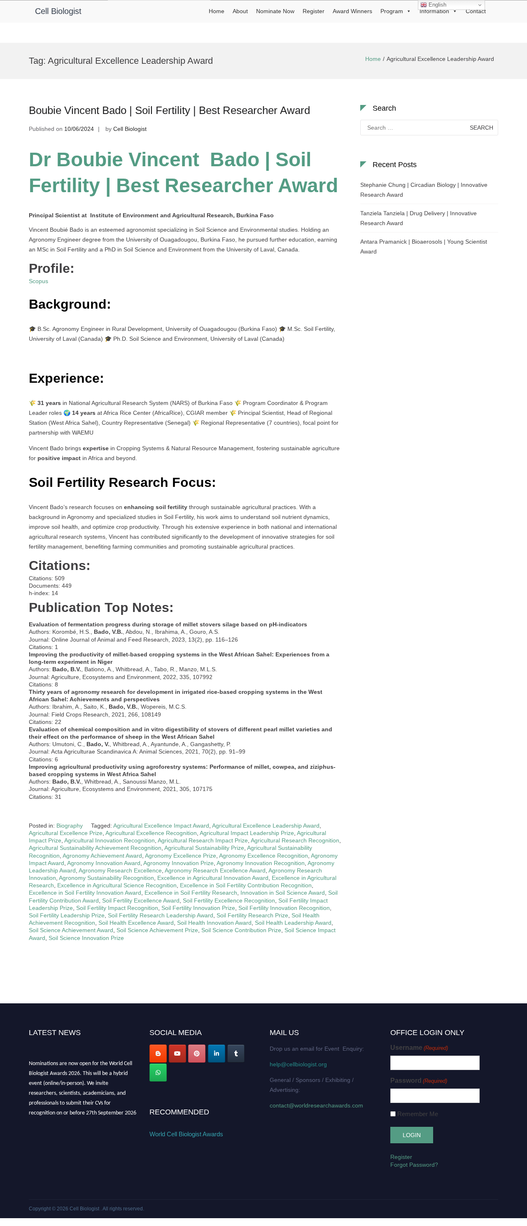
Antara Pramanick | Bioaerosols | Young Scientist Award (423, 246)
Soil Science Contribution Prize (241, 930)
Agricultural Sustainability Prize (204, 847)
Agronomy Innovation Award (103, 863)
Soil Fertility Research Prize (252, 915)
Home (216, 11)
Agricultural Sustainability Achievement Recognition (95, 847)
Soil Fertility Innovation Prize (198, 908)
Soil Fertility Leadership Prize (67, 915)
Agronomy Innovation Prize (178, 863)
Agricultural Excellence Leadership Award (265, 825)
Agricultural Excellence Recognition (151, 833)
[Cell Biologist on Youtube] (177, 1054)
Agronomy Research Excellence (120, 870)
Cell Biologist (58, 11)
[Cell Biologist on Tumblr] (236, 1054)
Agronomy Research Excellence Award (215, 870)
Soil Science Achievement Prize (157, 930)
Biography (69, 825)
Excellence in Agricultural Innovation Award (212, 878)
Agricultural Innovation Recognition (109, 840)
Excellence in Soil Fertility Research (191, 892)
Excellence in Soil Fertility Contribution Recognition (246, 885)
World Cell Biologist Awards (186, 1134)
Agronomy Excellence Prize (180, 855)
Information (434, 11)
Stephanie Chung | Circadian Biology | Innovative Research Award (423, 189)
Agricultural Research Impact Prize (203, 840)
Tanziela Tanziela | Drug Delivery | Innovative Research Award (418, 218)
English (436, 5)
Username (419, 1047)
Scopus (38, 281)
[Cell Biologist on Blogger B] (158, 1054)
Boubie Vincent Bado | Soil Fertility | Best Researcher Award (169, 110)
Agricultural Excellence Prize (66, 833)
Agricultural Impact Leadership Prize (247, 833)
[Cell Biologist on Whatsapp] (158, 1072)
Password (418, 1080)
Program (391, 11)
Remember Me (417, 1113)
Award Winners (352, 11)
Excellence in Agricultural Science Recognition (117, 885)
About (240, 11)
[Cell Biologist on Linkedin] (216, 1054)
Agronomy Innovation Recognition (261, 863)
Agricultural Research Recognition (295, 840)
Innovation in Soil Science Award (282, 892)
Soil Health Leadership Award (293, 922)
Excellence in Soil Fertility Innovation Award (85, 892)
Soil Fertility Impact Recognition (117, 908)
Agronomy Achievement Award (102, 855)
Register (313, 11)
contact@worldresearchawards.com (316, 1105)
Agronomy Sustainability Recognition (106, 878)
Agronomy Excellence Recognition (263, 855)
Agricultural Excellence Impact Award (161, 825)
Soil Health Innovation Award (214, 922)
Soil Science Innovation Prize (86, 938)
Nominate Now (275, 11)
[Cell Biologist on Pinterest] (196, 1054)
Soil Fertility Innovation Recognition (284, 908)
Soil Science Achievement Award (71, 930)
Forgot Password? (414, 1164)
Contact (476, 11)
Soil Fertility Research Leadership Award (160, 915)
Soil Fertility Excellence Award (141, 900)
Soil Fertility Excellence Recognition (229, 900)
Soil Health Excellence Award (136, 922)
